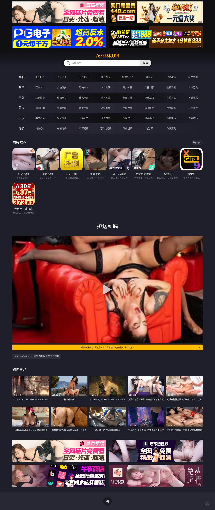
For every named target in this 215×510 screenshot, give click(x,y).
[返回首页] (207, 503)
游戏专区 (105, 77)
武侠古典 (105, 118)
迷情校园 (127, 118)
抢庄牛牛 (193, 77)
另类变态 (193, 97)
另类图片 (193, 108)
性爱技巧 (193, 118)
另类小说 (149, 118)
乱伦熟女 (171, 97)
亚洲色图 (62, 108)
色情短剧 (171, 128)
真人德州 (62, 77)
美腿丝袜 (127, 108)
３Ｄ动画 (105, 87)
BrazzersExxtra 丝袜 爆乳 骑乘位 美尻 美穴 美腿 (36, 356)
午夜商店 (62, 128)
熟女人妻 (127, 87)
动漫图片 (105, 108)
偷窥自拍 (40, 108)
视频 (21, 87)
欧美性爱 (105, 97)
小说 (21, 118)
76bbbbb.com (107, 56)
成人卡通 (83, 97)
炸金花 (149, 77)
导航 (21, 128)
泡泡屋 (149, 128)
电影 (21, 98)
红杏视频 (127, 128)
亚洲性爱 (40, 97)
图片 (21, 108)
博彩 (21, 77)
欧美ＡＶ (83, 87)
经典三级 (149, 97)
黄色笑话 (171, 118)
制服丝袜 (127, 97)
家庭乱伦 (62, 118)
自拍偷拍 (62, 87)
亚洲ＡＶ (40, 87)
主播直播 (171, 87)
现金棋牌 (171, 77)
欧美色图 (83, 108)
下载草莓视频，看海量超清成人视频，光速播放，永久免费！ (107, 347)
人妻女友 (83, 118)
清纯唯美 (149, 108)
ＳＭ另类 (193, 87)
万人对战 (83, 77)
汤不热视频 (105, 128)
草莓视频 (83, 128)
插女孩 (40, 128)
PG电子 (40, 77)
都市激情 (40, 118)
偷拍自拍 (62, 97)
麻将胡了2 (127, 77)
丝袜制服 (149, 87)
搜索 (145, 63)
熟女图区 (171, 108)
